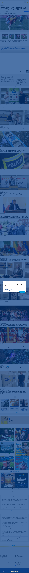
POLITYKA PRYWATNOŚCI (8, 290)
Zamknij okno (22, 291)
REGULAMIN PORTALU (8, 289)
